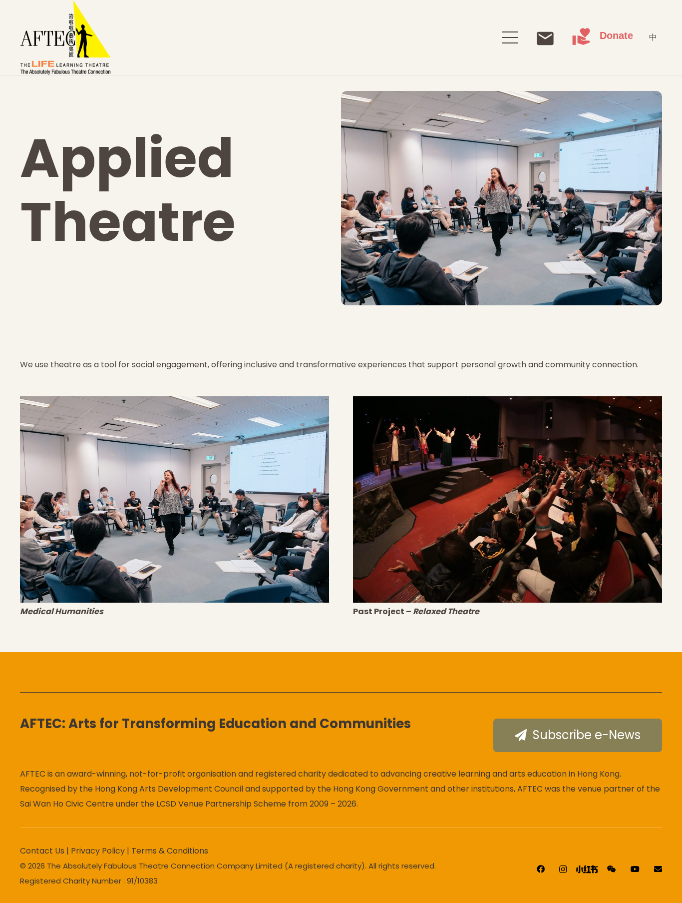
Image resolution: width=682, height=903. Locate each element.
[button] (509, 37)
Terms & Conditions (169, 851)
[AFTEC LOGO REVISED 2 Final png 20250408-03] (65, 37)
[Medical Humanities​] (174, 499)
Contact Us (42, 851)
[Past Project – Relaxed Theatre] (507, 499)
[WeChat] (611, 869)
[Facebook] (541, 869)
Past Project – (416, 611)
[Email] (658, 869)
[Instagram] (563, 869)
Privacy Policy (98, 851)
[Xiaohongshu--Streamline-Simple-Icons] (587, 869)
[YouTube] (635, 869)
